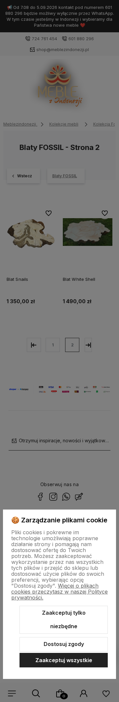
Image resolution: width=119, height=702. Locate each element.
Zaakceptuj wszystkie (63, 660)
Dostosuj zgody (64, 644)
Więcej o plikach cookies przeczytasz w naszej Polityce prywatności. (59, 591)
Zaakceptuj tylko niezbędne (64, 619)
